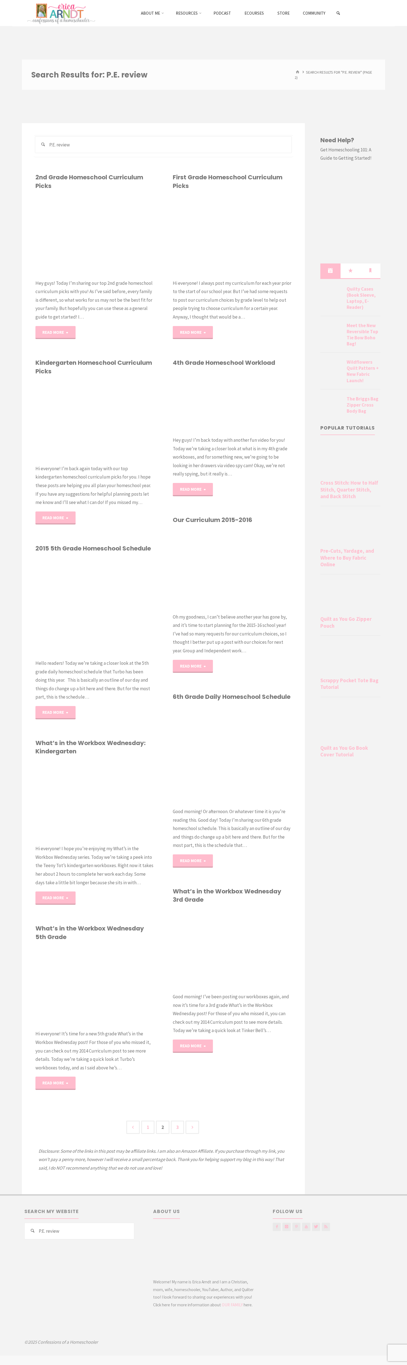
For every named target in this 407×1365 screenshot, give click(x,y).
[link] (338, 13)
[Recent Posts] (330, 270)
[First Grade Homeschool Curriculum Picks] (261, 234)
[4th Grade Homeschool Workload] (261, 401)
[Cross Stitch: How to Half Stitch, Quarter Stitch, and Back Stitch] (350, 460)
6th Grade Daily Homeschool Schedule (231, 696)
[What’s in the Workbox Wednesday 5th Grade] (124, 985)
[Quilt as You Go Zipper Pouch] (350, 596)
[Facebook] (277, 1227)
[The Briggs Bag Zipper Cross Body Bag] (331, 405)
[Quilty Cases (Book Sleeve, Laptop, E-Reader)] (331, 296)
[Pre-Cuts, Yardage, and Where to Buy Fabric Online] (350, 528)
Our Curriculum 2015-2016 (212, 520)
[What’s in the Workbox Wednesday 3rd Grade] (261, 948)
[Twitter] (316, 1227)
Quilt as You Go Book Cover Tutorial (344, 751)
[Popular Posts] (350, 270)
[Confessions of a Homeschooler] (60, 13)
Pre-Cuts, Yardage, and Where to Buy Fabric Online (347, 558)
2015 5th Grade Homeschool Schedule (93, 548)
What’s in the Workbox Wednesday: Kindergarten (90, 747)
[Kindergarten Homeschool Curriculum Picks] (124, 419)
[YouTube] (306, 1227)
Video (179, 389)
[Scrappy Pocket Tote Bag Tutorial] (350, 657)
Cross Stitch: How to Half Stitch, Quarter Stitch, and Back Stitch (349, 490)
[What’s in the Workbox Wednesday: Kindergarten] (124, 800)
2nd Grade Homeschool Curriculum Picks (89, 181)
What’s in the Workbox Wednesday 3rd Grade (227, 895)
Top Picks (39, 218)
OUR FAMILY (232, 1304)
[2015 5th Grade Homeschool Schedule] (124, 605)
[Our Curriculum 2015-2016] (261, 568)
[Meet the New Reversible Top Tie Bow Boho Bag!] (331, 332)
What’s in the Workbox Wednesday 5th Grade (89, 932)
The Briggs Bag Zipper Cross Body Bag (362, 405)
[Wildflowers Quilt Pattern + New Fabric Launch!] (331, 369)
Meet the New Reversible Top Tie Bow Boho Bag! (362, 334)
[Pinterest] (296, 1227)
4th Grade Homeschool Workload (224, 362)
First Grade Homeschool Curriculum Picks (227, 181)
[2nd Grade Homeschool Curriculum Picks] (124, 234)
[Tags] (370, 270)
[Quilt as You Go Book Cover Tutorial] (350, 722)
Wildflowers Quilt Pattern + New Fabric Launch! (363, 371)
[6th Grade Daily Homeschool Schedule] (261, 754)
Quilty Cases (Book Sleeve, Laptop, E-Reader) (361, 298)
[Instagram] (286, 1227)
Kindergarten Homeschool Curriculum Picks (93, 366)
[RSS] (326, 1227)
